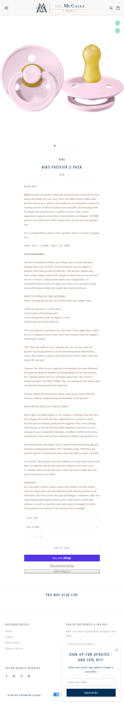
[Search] (111, 7)
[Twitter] (14, 676)
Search (9, 631)
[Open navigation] (6, 7)
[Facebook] (6, 676)
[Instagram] (21, 676)
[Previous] (48, 145)
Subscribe (91, 692)
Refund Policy (13, 642)
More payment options (62, 565)
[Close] (116, 649)
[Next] (75, 145)
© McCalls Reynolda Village (24, 695)
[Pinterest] (29, 676)
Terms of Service (14, 648)
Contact (9, 637)
